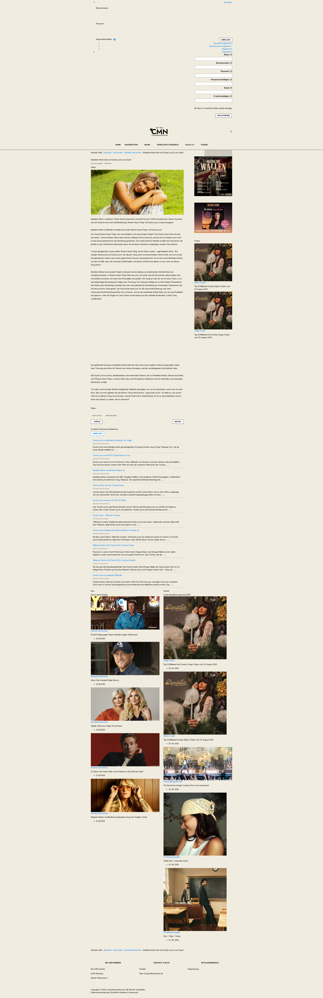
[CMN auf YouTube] (223, 153)
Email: (227, 88)
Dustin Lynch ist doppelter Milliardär (107, 575)
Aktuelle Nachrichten (99, 631)
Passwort (100, 24)
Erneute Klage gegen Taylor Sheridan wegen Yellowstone (114, 635)
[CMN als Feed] (228, 153)
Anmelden (97, 433)
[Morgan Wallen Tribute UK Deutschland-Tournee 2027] (213, 177)
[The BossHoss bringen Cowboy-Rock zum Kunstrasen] (198, 763)
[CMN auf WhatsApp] (218, 153)
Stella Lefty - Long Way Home (176, 861)
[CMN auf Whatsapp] (220, 951)
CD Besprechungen (172, 857)
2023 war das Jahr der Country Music (108, 485)
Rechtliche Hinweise (119, 992)
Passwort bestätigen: (220, 79)
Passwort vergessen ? (223, 43)
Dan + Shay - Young (172, 936)
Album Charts (200, 282)
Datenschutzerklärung (100, 992)
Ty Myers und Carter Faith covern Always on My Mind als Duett (117, 771)
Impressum (133, 992)
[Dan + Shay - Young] (195, 899)
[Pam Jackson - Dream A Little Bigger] (213, 218)
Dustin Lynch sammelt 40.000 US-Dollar (109, 500)
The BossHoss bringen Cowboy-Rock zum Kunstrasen (186, 785)
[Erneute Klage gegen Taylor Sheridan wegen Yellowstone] (125, 613)
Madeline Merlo (111, 415)
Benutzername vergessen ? (220, 46)
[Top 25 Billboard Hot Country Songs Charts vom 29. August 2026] (213, 310)
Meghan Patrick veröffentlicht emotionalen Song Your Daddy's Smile (119, 817)
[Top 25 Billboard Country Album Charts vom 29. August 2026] (213, 262)
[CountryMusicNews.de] (159, 132)
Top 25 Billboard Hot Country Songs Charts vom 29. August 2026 (190, 664)
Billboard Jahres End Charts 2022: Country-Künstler (114, 560)
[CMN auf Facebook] (208, 153)
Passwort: (225, 71)
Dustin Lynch (97, 415)
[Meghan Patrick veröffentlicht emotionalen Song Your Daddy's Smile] (125, 795)
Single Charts (199, 331)
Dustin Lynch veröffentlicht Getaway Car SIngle (112, 440)
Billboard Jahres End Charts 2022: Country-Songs (113, 545)
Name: (227, 55)
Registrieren (227, 49)
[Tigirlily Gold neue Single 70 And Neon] (125, 704)
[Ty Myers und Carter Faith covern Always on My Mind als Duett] (125, 750)
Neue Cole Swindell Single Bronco (105, 680)
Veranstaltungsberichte (173, 782)
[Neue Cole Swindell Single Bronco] (125, 658)
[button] (132, 145)
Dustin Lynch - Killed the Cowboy (106, 515)
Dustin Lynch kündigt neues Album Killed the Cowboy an (116, 530)
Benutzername (102, 8)
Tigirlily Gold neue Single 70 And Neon (106, 726)
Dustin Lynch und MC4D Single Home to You (111, 455)
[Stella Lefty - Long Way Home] (195, 824)
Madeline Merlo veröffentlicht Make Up (109, 470)
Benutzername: (223, 63)
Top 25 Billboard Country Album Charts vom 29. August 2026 (188, 740)
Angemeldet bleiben (104, 39)
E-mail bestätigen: (222, 96)
